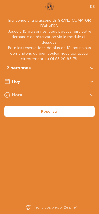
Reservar (49, 111)
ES (92, 6)
